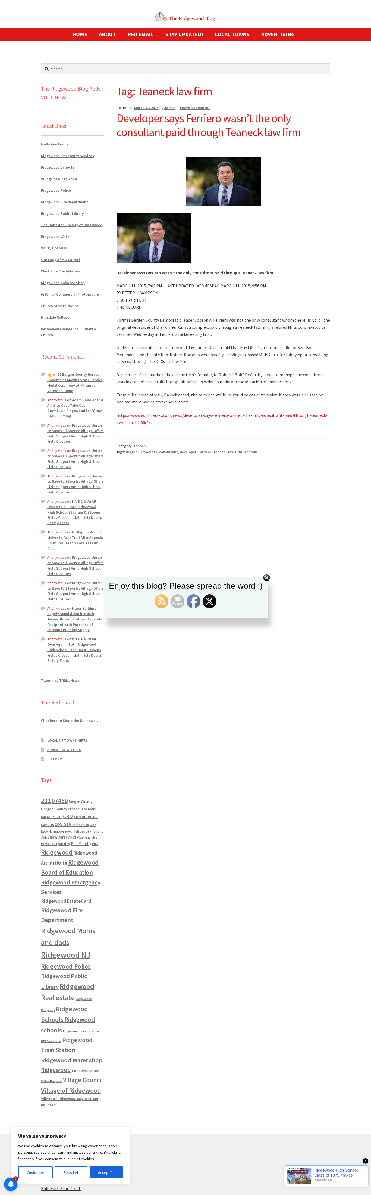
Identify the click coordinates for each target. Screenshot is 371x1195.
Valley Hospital (54, 248)
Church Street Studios (59, 305)
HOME (79, 34)
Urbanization (90, 1071)
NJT (73, 837)
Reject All (71, 1172)
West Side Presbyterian (60, 271)
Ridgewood (57, 852)
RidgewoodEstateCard (66, 901)
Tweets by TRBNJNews (60, 680)
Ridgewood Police (56, 190)
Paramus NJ (49, 844)
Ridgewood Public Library (62, 213)
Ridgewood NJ (65, 955)
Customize (35, 1172)
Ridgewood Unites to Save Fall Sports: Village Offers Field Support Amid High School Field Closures (75, 433)
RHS (95, 844)
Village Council (83, 1080)
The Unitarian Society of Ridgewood (71, 224)
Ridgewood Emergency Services (67, 155)
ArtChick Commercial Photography (70, 294)
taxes (76, 1071)
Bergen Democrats (141, 451)
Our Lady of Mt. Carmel (60, 259)
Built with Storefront (61, 1188)
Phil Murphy (81, 843)
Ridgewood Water (56, 236)
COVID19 (63, 824)
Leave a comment (195, 107)
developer (188, 451)
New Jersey (60, 837)
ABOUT (107, 34)
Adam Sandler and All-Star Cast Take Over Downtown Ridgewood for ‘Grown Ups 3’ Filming (75, 408)
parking (64, 844)
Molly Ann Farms (55, 144)
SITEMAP (54, 758)
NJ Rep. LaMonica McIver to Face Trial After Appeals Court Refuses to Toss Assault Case (75, 540)
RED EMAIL (140, 34)
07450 (60, 801)
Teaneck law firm (227, 451)
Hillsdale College (55, 317)
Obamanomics (87, 837)
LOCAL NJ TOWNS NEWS (67, 740)
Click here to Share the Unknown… (70, 720)
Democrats (80, 824)
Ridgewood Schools (57, 167)
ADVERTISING (278, 34)
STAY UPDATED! (184, 34)
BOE (58, 816)
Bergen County (80, 801)
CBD (68, 816)
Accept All (106, 1172)
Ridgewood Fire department (64, 202)
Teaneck (140, 445)
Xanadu (250, 451)
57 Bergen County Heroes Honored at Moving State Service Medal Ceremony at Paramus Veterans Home (75, 382)
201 (46, 801)
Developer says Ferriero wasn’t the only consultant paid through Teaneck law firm (209, 125)
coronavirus (86, 817)
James (169, 107)
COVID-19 (47, 825)
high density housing (88, 831)
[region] (70, 1155)
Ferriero (204, 451)
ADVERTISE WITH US (64, 749)
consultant (168, 451)
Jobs (45, 837)
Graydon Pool (62, 831)
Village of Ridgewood (59, 178)
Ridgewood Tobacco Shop (63, 282)
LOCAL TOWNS (232, 34)
